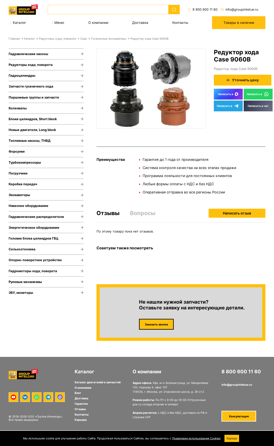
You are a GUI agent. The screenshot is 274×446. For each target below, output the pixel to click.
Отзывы (108, 213)
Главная (14, 38)
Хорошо (231, 438)
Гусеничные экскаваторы (108, 38)
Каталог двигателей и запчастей (98, 382)
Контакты (180, 23)
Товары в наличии (238, 23)
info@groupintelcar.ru (241, 9)
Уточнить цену (245, 80)
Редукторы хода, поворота (57, 38)
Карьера (81, 419)
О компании (98, 23)
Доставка (140, 23)
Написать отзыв (237, 213)
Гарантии (81, 403)
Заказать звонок (156, 324)
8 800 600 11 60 (205, 9)
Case (83, 38)
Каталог (29, 38)
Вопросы (142, 213)
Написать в (225, 94)
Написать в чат (258, 106)
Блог (78, 393)
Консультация (239, 416)
